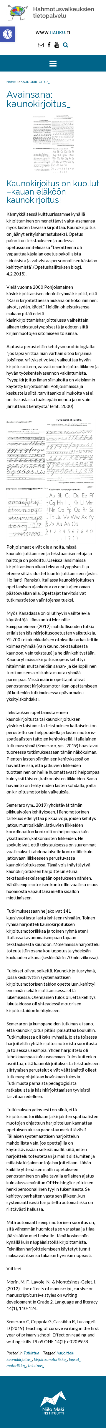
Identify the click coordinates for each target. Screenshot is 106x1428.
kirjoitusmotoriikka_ (50, 1359)
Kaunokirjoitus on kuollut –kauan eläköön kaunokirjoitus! (52, 192)
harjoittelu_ (66, 1352)
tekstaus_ (36, 1365)
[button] (7, 34)
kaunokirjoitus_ (19, 1359)
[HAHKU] (53, 12)
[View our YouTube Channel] (56, 44)
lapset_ (75, 1359)
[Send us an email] (41, 44)
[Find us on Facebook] (49, 44)
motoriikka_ (16, 1365)
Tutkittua (31, 1352)
